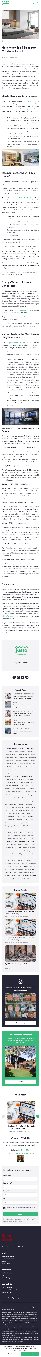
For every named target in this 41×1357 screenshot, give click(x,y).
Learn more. (22, 1350)
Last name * (7, 1183)
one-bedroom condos (23, 310)
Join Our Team (12, 1153)
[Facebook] (14, 677)
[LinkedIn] (26, 677)
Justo (37, 627)
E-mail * (6, 1191)
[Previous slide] (3, 1116)
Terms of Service (6, 1309)
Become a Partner (27, 1153)
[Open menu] (37, 3)
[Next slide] (37, 1116)
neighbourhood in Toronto (17, 342)
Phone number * (9, 1198)
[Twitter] (22, 677)
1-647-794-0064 (24, 1150)
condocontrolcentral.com (22, 197)
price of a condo (8, 616)
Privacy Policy (30, 1307)
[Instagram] (18, 677)
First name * (7, 1175)
